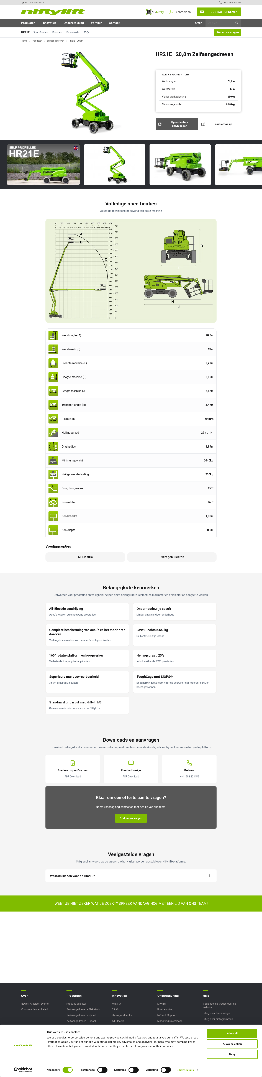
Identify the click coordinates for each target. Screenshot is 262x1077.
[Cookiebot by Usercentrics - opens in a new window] (23, 1070)
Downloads (72, 32)
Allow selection (232, 1043)
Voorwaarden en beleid (34, 1009)
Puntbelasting (165, 1009)
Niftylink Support (167, 1015)
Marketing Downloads (170, 1021)
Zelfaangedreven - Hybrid (81, 1015)
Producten (28, 23)
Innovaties (49, 23)
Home (24, 40)
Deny (232, 1054)
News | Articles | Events (35, 1003)
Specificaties (40, 32)
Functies (57, 32)
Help (206, 995)
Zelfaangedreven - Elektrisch (83, 1009)
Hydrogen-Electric (122, 1015)
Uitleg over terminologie (216, 1013)
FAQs (86, 32)
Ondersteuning (74, 23)
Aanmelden (183, 12)
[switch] (102, 1070)
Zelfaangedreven (55, 40)
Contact (114, 23)
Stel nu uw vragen (227, 32)
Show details (186, 1069)
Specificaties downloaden (179, 124)
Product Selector (76, 1003)
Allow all (232, 1033)
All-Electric (118, 1021)
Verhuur (96, 23)
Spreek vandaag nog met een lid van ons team (163, 903)
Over (198, 23)
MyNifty (155, 12)
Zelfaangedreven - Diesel (81, 1021)
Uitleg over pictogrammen (218, 1019)
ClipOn (115, 1009)
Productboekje (223, 124)
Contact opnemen (224, 12)
